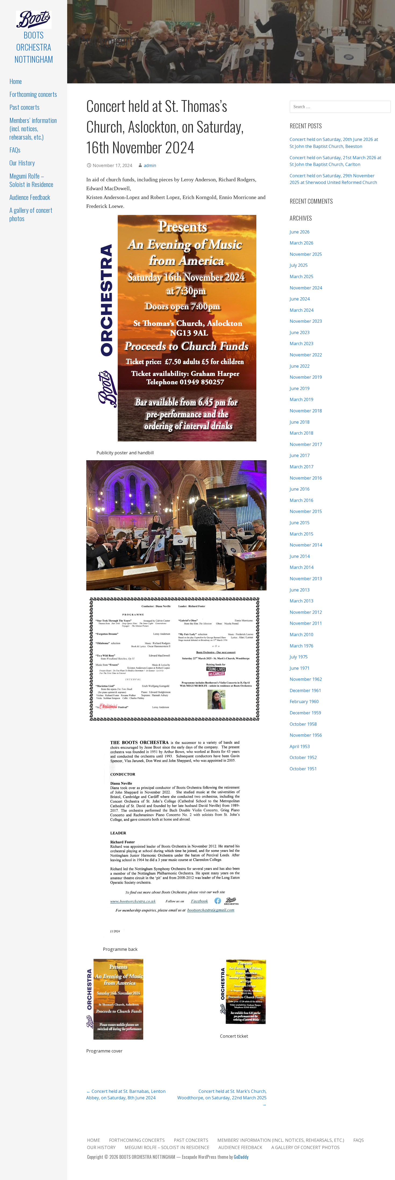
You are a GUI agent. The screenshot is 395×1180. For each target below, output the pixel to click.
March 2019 (301, 399)
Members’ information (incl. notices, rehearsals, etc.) (33, 128)
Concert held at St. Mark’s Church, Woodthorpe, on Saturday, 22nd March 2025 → (222, 1097)
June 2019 (300, 388)
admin (150, 165)
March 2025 (301, 276)
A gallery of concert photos (30, 214)
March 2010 (301, 634)
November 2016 (306, 478)
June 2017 (300, 455)
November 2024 (306, 288)
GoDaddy (241, 1157)
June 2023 (300, 332)
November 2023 (306, 321)
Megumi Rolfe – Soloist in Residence (31, 180)
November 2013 (306, 579)
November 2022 (306, 355)
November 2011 (306, 623)
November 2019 (306, 377)
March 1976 (301, 646)
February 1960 (304, 701)
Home (15, 81)
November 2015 (306, 511)
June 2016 (300, 489)
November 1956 (306, 735)
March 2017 (301, 467)
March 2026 (301, 243)
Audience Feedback (29, 197)
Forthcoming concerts (33, 94)
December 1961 (305, 690)
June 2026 (300, 232)
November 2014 (306, 545)
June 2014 (300, 556)
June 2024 (300, 299)
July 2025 (299, 265)
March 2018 (301, 433)
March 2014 (301, 567)
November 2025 (306, 254)
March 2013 (301, 601)
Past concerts (24, 107)
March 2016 (301, 500)
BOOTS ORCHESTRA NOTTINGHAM (34, 47)
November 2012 (306, 612)
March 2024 (301, 310)
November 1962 (306, 679)
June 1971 (300, 668)
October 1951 (303, 769)
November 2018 (306, 411)
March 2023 (301, 343)
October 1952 (303, 757)
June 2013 (300, 590)
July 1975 (299, 657)
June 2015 (300, 523)
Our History (22, 162)
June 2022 (300, 366)
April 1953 (300, 746)
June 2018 (300, 422)
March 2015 (301, 534)
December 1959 (305, 713)
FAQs (14, 149)
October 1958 (303, 724)
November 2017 (306, 444)
